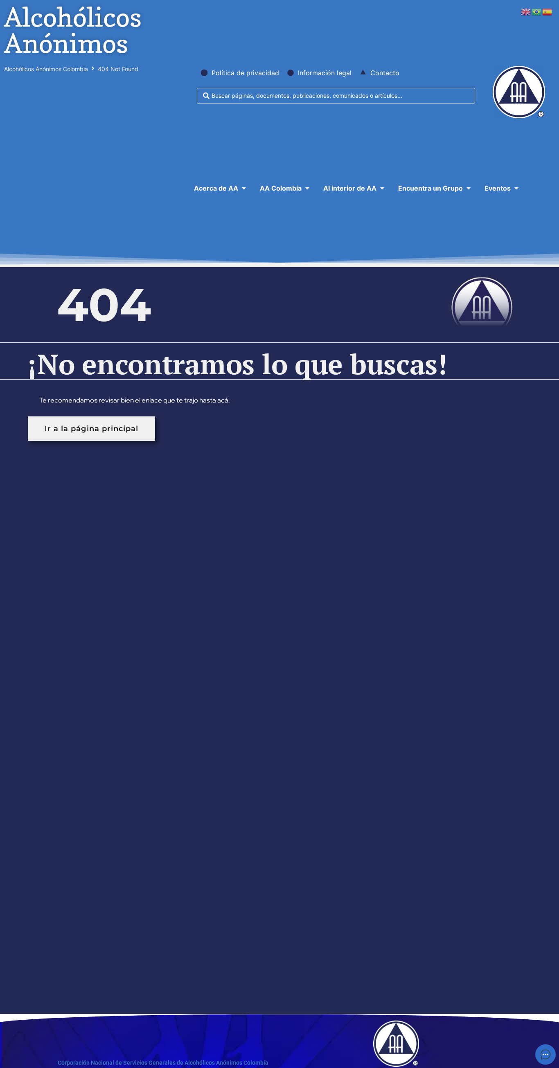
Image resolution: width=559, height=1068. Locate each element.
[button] (221, 188)
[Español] (547, 11)
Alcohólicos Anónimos (73, 30)
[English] (526, 11)
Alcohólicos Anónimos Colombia (46, 68)
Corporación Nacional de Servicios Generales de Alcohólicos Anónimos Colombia (163, 1062)
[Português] (537, 11)
